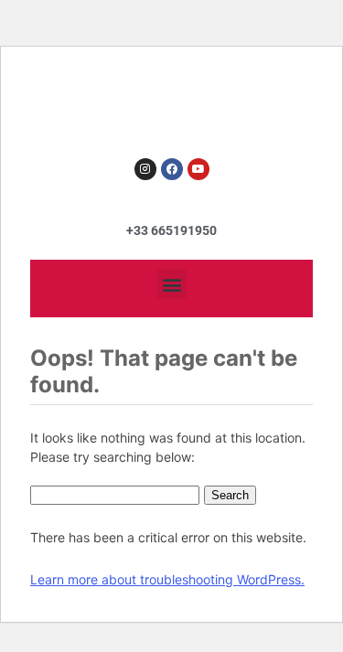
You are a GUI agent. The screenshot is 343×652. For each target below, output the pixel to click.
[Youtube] (198, 169)
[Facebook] (172, 169)
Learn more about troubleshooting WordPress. (167, 579)
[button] (171, 284)
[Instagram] (145, 169)
